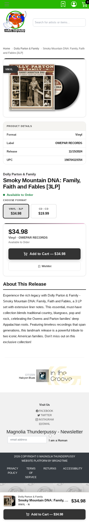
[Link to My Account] (74, 5)
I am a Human (58, 440)
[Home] (14, 22)
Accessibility (72, 468)
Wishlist (46, 266)
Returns (49, 468)
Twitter (46, 415)
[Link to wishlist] (63, 5)
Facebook (45, 410)
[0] (85, 5)
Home (6, 48)
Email (46, 423)
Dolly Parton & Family (26, 48)
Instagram (46, 419)
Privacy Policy (12, 470)
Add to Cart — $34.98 (47, 254)
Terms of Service (31, 473)
